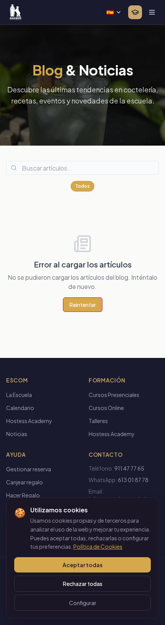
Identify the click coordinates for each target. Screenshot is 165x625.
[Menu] (152, 12)
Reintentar (82, 304)
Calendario (20, 407)
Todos (82, 186)
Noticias (16, 433)
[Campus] (135, 12)
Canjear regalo (24, 482)
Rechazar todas (82, 583)
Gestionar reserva (28, 469)
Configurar (82, 602)
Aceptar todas (82, 564)
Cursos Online (106, 407)
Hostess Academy (29, 420)
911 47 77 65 (129, 468)
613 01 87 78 (133, 479)
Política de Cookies (97, 546)
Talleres (98, 420)
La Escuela (19, 394)
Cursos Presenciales (114, 394)
